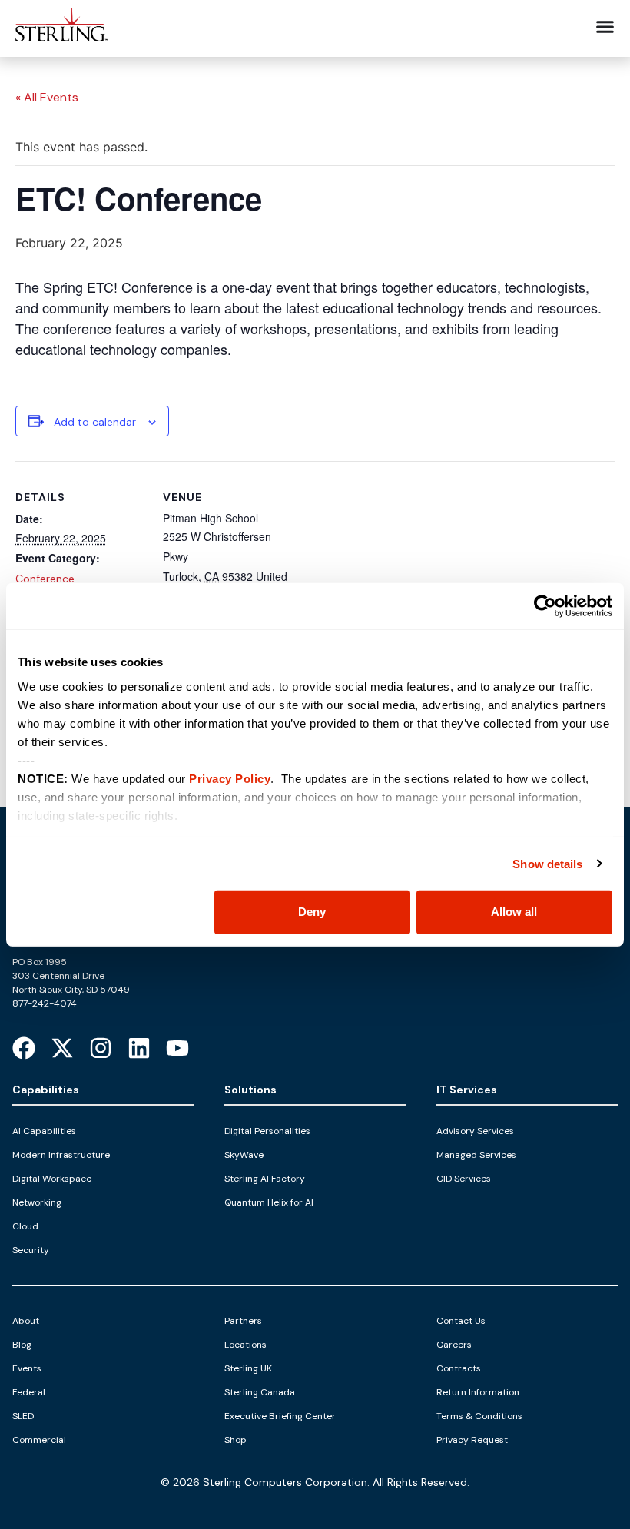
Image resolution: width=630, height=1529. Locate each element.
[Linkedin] (139, 1048)
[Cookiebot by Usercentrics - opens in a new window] (545, 606)
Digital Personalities (267, 1131)
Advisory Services (475, 1131)
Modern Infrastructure (61, 1155)
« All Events (46, 97)
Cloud (25, 1226)
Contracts (458, 1368)
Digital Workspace (51, 1178)
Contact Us (461, 1321)
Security (30, 1250)
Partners (243, 1321)
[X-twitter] (62, 1048)
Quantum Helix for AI (268, 1202)
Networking (36, 1202)
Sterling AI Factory (264, 1178)
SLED (23, 1416)
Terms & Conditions (479, 1416)
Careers (454, 1344)
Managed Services (476, 1155)
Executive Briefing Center (280, 1416)
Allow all (514, 911)
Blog (22, 1344)
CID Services (463, 1178)
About (25, 1321)
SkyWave (244, 1155)
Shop (235, 1440)
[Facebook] (23, 1048)
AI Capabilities (44, 1131)
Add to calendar (95, 422)
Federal (28, 1392)
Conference (45, 578)
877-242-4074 (44, 1003)
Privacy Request (472, 1440)
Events (26, 1368)
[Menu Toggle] (605, 26)
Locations (245, 1344)
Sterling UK (248, 1368)
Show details (547, 863)
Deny (312, 911)
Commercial (39, 1440)
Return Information (477, 1392)
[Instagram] (100, 1048)
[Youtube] (177, 1048)
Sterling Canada (259, 1392)
